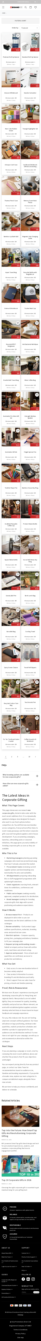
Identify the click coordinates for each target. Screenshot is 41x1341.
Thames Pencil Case (11, 201)
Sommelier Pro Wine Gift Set (11, 417)
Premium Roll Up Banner (11, 57)
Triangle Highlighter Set (30, 129)
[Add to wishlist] (18, 36)
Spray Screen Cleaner (11, 668)
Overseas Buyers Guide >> (10, 1285)
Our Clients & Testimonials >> (10, 1262)
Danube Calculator (30, 93)
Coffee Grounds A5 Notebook (30, 740)
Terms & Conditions (20, 1330)
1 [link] (5, 757)
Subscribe (36, 1292)
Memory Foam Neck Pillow (30, 202)
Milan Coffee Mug (30, 380)
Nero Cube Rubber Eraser (11, 130)
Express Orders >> (7, 1289)
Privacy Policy (20, 1334)
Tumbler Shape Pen (11, 488)
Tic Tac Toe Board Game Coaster (11, 740)
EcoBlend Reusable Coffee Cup (11, 525)
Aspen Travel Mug (11, 272)
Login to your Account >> (9, 1266)
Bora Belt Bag (11, 632)
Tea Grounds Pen (30, 702)
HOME (3, 13)
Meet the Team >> (7, 1257)
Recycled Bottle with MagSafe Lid (30, 273)
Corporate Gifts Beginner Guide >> (9, 1280)
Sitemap (20, 1315)
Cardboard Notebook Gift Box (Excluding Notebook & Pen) (30, 166)
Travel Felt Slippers (30, 668)
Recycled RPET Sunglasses (11, 345)
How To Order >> (27, 1266)
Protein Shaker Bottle (30, 524)
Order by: (15, 28)
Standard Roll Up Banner (30, 57)
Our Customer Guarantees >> (30, 1262)
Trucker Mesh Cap (30, 308)
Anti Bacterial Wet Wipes (30, 344)
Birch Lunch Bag (30, 596)
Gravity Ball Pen (11, 596)
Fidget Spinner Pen (30, 452)
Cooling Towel (30, 632)
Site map (20, 1338)
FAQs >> (24, 1270)
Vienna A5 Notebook (11, 308)
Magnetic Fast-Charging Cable (30, 237)
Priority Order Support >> (29, 1257)
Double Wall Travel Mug (11, 380)
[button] (3, 7)
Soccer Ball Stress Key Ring (30, 561)
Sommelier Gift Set (11, 452)
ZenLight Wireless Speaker (30, 417)
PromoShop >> (6, 1293)
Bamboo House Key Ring (30, 488)
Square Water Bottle (11, 560)
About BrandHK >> (7, 1253)
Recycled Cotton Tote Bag (11, 704)
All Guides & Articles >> (9, 1297)
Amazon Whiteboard (11, 93)
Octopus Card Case (11, 165)
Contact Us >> (26, 1253)
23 (29, 757)
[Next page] (35, 756)
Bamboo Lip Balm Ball (11, 237)
